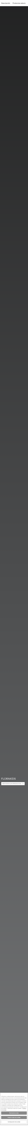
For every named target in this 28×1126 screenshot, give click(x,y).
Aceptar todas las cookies (14, 1117)
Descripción (5, 3)
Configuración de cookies (14, 1121)
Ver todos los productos (11, 783)
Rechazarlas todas (14, 1113)
